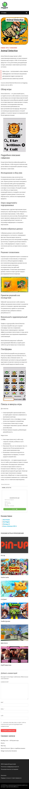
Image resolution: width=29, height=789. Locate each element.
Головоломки (13, 47)
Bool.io (3, 743)
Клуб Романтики (6, 665)
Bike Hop (3, 745)
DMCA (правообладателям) (8, 764)
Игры (7, 47)
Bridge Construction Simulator (9, 751)
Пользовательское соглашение (9, 769)
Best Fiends (6, 519)
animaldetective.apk (14, 498)
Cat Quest (4, 599)
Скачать (13, 509)
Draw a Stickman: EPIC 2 (10, 526)
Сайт (2, 715)
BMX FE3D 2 (4, 643)
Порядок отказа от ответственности (11, 778)
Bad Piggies (6, 522)
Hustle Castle (5, 577)
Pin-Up (3, 555)
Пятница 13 (6, 524)
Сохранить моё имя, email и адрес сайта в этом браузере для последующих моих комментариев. (13, 724)
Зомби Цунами (5, 621)
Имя (2, 702)
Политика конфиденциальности (10, 766)
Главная (3, 47)
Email (2, 709)
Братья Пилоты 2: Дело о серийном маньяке (13, 748)
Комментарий (5, 682)
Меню (4, 12)
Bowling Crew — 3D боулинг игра (10, 740)
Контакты (3, 775)
